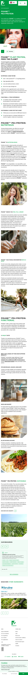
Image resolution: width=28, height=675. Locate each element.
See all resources (14, 574)
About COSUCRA (4, 631)
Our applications (4, 639)
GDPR (16, 643)
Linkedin (15, 656)
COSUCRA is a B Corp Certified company (6, 645)
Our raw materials (5, 633)
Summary (11, 51)
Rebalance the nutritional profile (8, 565)
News (16, 631)
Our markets (3, 637)
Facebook (8, 656)
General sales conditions (20, 637)
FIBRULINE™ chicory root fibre (14, 560)
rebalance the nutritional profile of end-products (13, 359)
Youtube (21, 656)
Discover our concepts (7, 510)
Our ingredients (4, 635)
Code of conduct (18, 639)
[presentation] (2, 546)
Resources (17, 635)
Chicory (4, 560)
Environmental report (19, 641)
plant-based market (9, 361)
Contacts (17, 645)
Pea (7, 560)
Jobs (16, 633)
